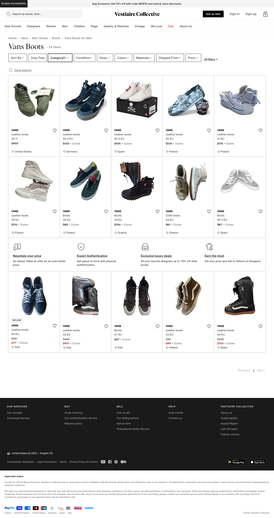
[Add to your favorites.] (54, 130)
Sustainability (229, 418)
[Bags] (100, 26)
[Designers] (43, 26)
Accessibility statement (20, 462)
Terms (63, 462)
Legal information (47, 462)
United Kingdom (22, 512)
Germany (52, 512)
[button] (265, 14)
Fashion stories (230, 434)
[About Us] (194, 26)
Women (51, 26)
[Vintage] (147, 26)
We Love (156, 26)
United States (38, 512)
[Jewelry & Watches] (131, 26)
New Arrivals (13, 26)
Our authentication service (80, 418)
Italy (70, 512)
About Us (186, 26)
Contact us (175, 418)
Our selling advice (127, 418)
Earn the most (214, 256)
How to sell (123, 413)
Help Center (176, 413)
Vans (24, 38)
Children (79, 26)
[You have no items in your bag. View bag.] (265, 14)
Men (65, 26)
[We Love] (164, 26)
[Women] (59, 26)
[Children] (87, 26)
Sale (171, 26)
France (8, 512)
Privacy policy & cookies (84, 462)
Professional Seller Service (132, 429)
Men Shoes (40, 38)
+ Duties (75, 143)
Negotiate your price (27, 256)
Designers (33, 26)
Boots (56, 38)
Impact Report (229, 424)
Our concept (14, 413)
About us (226, 413)
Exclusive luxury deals (156, 256)
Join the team (229, 429)
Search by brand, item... (27, 14)
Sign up (250, 14)
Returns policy (73, 424)
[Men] (70, 26)
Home (12, 38)
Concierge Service (18, 418)
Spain (62, 512)
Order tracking (73, 413)
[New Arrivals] (24, 26)
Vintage (140, 26)
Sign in (235, 14)
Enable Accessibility (13, 3)
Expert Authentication (92, 256)
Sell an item (213, 14)
